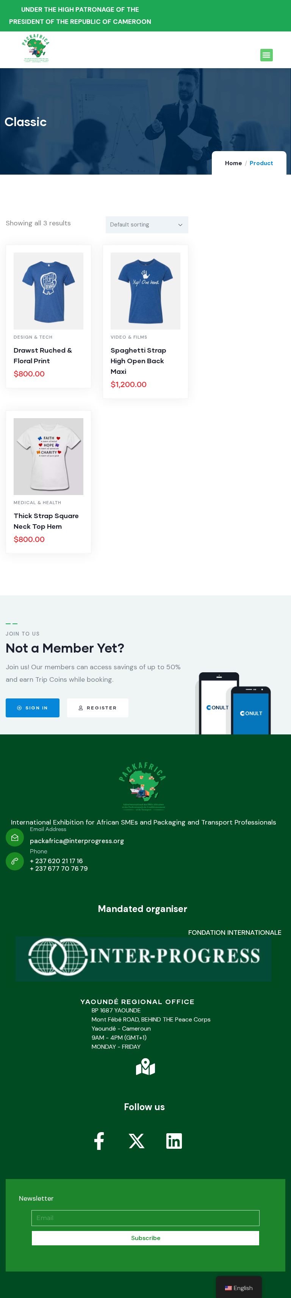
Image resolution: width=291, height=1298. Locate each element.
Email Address (48, 829)
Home (233, 163)
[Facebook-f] (108, 1150)
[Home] (144, 789)
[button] (266, 55)
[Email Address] (15, 837)
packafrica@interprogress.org (77, 841)
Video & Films (129, 337)
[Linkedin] (183, 1150)
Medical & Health (37, 503)
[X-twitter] (145, 1150)
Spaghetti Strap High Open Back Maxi (138, 360)
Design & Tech (33, 337)
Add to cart (52, 386)
